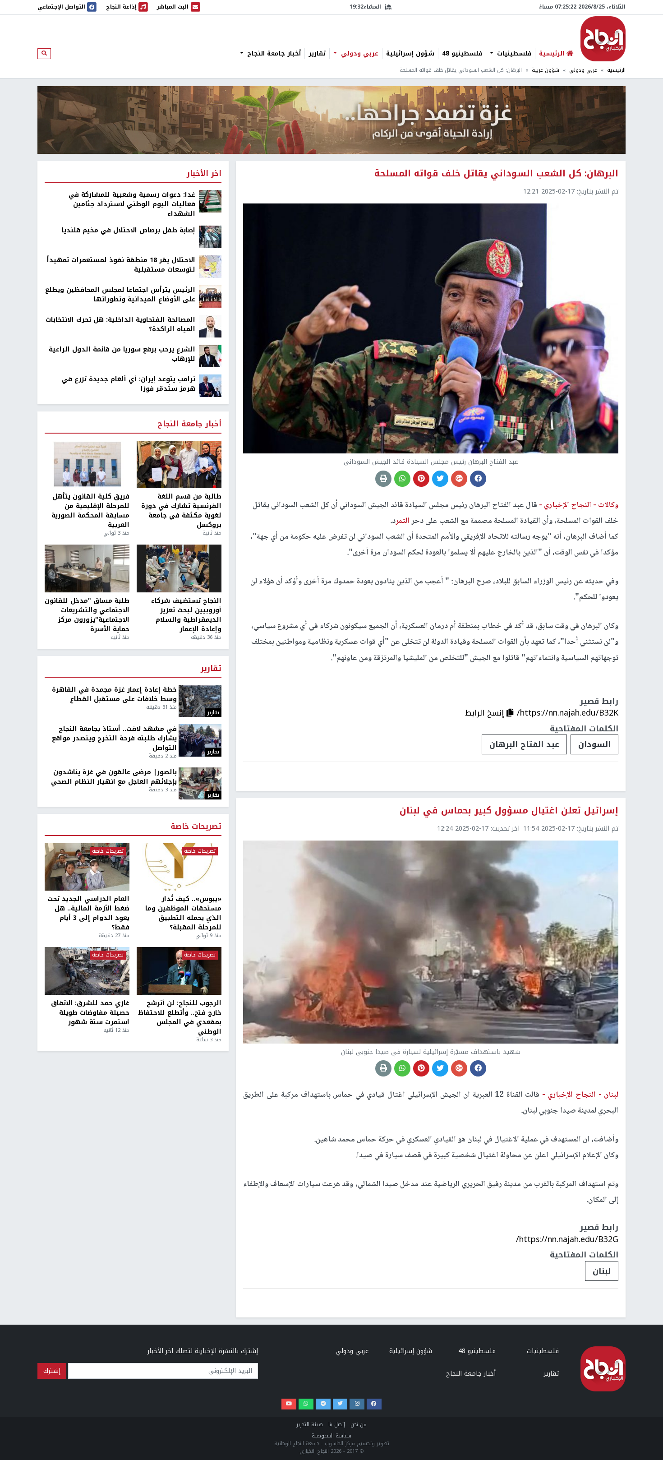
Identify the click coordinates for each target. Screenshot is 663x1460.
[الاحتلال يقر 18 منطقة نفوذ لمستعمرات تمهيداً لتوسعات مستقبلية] (210, 266)
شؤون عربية (545, 70)
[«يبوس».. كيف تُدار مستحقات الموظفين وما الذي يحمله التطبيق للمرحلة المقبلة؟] (179, 867)
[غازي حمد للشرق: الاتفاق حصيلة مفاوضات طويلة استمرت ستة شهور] (87, 971)
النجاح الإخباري (603, 38)
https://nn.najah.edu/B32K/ (567, 713)
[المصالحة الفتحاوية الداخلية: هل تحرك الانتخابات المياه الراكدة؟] (210, 326)
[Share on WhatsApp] (402, 479)
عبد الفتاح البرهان (524, 744)
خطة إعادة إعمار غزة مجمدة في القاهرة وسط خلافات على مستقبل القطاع (114, 694)
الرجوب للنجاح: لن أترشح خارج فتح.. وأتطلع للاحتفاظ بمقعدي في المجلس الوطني (179, 1017)
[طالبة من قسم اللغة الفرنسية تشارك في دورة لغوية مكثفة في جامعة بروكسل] (179, 465)
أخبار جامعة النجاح (273, 53)
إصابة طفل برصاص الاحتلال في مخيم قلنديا (128, 230)
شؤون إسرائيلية (410, 53)
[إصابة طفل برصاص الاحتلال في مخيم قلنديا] (210, 237)
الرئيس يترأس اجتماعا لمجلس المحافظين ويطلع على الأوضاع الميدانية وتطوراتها (120, 294)
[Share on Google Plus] (459, 479)
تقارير (317, 53)
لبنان (602, 1271)
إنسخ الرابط (485, 713)
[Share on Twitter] (440, 479)
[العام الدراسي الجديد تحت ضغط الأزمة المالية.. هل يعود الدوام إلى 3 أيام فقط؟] (87, 867)
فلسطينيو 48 (462, 53)
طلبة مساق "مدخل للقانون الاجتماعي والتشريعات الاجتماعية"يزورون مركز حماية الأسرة (87, 615)
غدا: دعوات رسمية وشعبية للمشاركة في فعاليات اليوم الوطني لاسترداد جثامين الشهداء (132, 204)
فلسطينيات (513, 53)
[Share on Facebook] (478, 479)
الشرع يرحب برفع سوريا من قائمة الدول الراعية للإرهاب (122, 354)
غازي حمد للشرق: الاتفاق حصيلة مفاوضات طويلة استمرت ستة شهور (90, 1012)
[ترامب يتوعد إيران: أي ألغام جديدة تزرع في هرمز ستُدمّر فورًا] (210, 385)
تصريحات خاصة (195, 826)
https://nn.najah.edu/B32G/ (567, 1239)
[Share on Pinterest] (421, 479)
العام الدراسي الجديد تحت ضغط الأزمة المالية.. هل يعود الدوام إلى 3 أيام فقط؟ (88, 913)
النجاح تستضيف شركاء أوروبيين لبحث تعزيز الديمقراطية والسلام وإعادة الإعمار (186, 615)
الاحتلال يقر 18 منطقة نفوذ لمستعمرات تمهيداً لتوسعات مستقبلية (121, 264)
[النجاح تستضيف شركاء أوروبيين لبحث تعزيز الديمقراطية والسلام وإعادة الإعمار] (179, 568)
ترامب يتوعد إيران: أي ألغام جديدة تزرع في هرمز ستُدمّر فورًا (128, 383)
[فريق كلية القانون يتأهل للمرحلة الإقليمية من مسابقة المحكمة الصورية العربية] (87, 465)
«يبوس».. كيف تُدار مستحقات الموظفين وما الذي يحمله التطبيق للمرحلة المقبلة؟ (183, 913)
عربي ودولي (358, 53)
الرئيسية (616, 70)
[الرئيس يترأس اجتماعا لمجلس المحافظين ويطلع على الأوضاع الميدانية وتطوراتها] (210, 296)
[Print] (383, 479)
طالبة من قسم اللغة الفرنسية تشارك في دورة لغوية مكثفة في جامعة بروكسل (181, 511)
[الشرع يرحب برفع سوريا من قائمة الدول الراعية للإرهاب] (210, 356)
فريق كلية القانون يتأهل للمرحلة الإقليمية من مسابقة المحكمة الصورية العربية (90, 511)
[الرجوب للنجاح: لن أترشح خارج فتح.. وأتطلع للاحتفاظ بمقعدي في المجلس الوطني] (179, 971)
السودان (594, 744)
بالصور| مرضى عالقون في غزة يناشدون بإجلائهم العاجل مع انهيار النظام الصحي (114, 776)
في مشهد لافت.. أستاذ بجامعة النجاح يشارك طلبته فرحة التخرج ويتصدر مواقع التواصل (114, 738)
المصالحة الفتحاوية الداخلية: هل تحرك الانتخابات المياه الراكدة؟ (120, 324)
